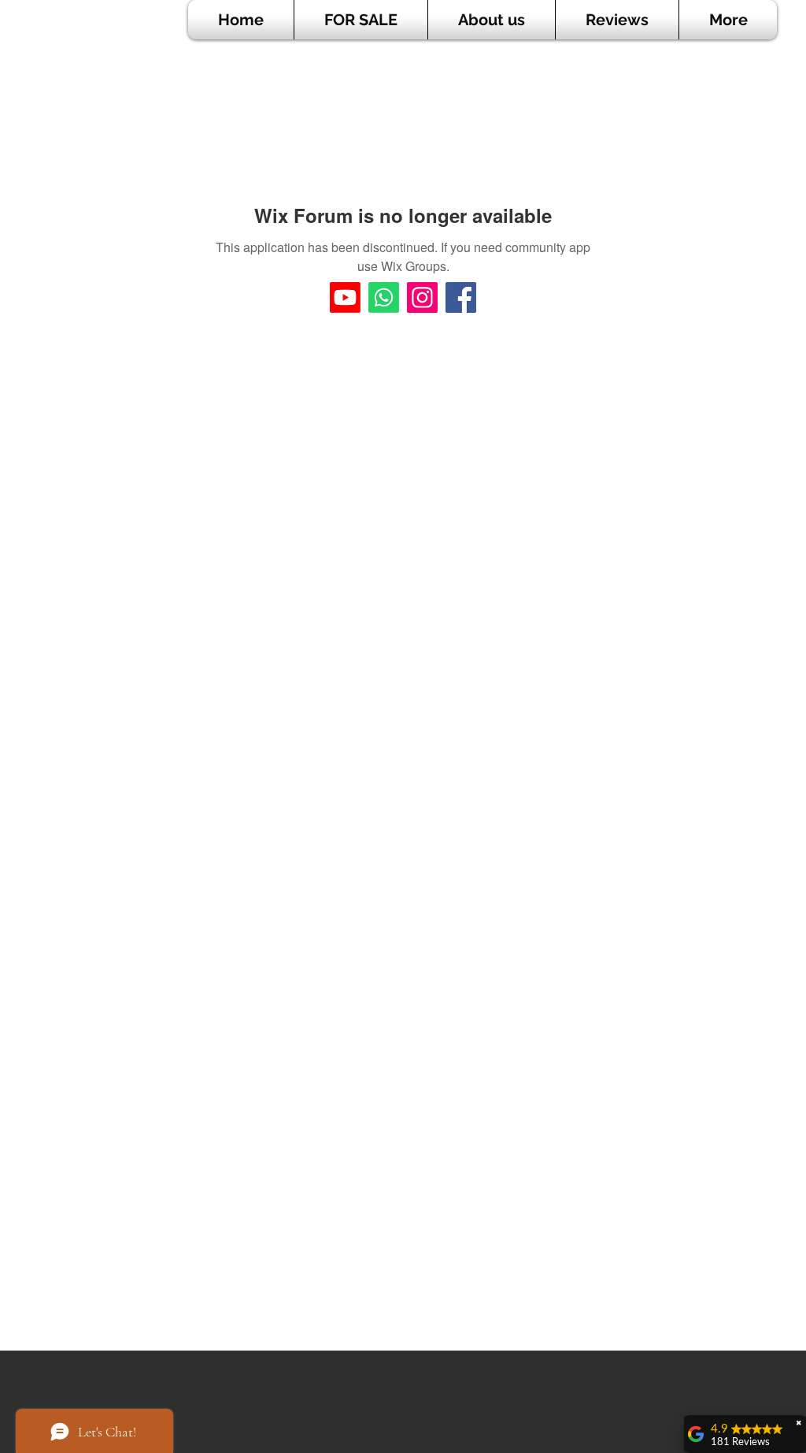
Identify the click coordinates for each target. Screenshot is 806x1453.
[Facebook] (461, 297)
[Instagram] (422, 297)
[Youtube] (345, 297)
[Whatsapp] (383, 297)
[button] (360, 19)
